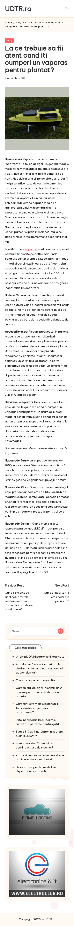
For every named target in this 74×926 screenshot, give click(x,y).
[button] (61, 631)
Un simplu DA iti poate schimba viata (40, 656)
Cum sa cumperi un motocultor (36, 680)
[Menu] (67, 9)
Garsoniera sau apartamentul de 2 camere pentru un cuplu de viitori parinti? (39, 692)
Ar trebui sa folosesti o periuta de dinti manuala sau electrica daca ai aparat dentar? (39, 668)
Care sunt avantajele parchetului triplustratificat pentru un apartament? (37, 708)
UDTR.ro (18, 8)
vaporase (31, 249)
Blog (9, 40)
